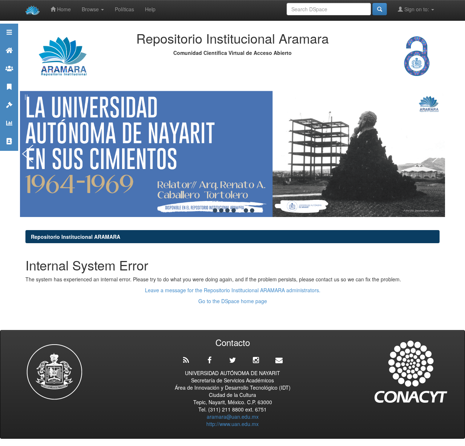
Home (63, 9)
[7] (252, 210)
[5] (240, 210)
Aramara (9, 59)
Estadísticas (9, 132)
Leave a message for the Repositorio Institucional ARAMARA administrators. (232, 290)
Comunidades (9, 77)
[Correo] (279, 360)
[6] (246, 210)
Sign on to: (416, 9)
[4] (233, 210)
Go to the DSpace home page (232, 301)
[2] (221, 210)
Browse (91, 9)
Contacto (9, 150)
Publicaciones (9, 95)
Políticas (124, 9)
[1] (215, 210)
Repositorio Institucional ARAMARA (75, 236)
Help (150, 9)
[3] (227, 210)
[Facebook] (209, 360)
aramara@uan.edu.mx (233, 416)
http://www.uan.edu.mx (232, 423)
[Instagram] (256, 360)
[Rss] (186, 360)
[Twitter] (232, 360)
